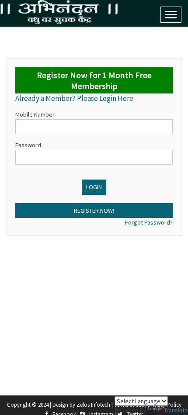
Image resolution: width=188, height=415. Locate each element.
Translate (176, 410)
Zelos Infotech (94, 404)
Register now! (94, 210)
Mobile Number (35, 114)
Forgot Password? (149, 222)
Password (28, 145)
